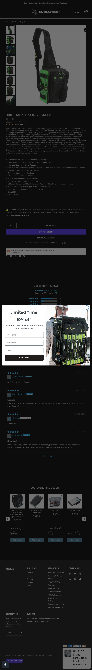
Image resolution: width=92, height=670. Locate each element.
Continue (24, 357)
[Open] (5, 664)
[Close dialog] (87, 307)
